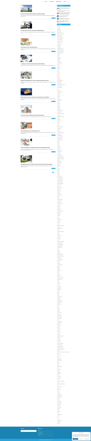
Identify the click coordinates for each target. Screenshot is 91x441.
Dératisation (58, 160)
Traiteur (58, 398)
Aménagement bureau (60, 48)
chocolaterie (58, 119)
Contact (39, 435)
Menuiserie (58, 263)
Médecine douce (59, 260)
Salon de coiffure (59, 360)
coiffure (58, 125)
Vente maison (59, 405)
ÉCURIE (58, 170)
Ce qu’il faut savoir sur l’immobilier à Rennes (29, 47)
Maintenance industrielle (60, 254)
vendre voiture (59, 404)
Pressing (58, 327)
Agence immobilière (59, 39)
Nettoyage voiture (59, 279)
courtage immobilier (59, 138)
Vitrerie (58, 418)
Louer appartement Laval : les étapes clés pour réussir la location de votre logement (36, 164)
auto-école (58, 67)
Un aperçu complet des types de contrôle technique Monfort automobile (64, 16)
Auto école (58, 65)
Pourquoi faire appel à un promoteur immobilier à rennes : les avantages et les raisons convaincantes (64, 21)
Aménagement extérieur (60, 51)
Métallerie (58, 267)
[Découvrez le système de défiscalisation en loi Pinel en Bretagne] (26, 8)
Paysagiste (58, 292)
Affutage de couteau (59, 32)
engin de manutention (60, 177)
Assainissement (59, 58)
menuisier (58, 266)
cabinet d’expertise (59, 87)
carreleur (58, 93)
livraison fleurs (59, 238)
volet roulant (58, 421)
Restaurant (58, 350)
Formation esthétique (59, 199)
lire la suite (53, 34)
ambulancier (58, 45)
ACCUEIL (39, 430)
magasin (58, 250)
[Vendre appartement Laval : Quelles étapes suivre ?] (26, 125)
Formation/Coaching (59, 203)
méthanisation (59, 270)
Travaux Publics (59, 401)
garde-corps (59, 208)
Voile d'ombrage (59, 420)
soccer (58, 375)
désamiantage (59, 161)
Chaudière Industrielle (60, 110)
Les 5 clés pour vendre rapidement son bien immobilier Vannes (32, 115)
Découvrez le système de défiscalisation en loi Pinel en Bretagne (33, 13)
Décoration (58, 148)
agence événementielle (60, 38)
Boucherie (58, 77)
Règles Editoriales (40, 433)
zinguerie (58, 423)
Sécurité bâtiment (59, 366)
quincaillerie (58, 331)
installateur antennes (59, 228)
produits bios (59, 328)
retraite (58, 353)
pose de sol (58, 324)
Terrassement (59, 389)
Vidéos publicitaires (59, 414)
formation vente (59, 202)
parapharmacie (59, 289)
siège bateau (59, 372)
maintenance (59, 253)
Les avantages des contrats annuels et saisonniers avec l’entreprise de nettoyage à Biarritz (64, 8)
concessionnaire (59, 128)
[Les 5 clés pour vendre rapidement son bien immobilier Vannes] (26, 109)
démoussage (59, 154)
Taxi (57, 385)
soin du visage (59, 376)
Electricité (58, 174)
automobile (58, 68)
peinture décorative (59, 296)
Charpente (58, 106)
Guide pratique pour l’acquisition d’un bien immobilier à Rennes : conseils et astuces (64, 18)
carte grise (58, 96)
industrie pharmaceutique (60, 225)
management (59, 257)
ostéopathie (58, 283)
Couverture (58, 142)
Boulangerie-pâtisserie (60, 80)
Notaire (58, 280)
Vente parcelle (59, 407)
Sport (58, 379)
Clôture (58, 122)
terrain (58, 388)
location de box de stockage (60, 241)
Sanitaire (58, 362)
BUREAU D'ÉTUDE (59, 81)
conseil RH (58, 129)
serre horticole (59, 369)
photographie (59, 302)
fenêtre (58, 196)
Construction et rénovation (60, 132)
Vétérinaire (58, 411)
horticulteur (58, 215)
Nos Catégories (40, 432)
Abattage (58, 26)
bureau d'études (59, 83)
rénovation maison (59, 344)
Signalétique (58, 373)
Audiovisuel (58, 61)
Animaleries (58, 54)
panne (58, 285)
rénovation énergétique (60, 343)
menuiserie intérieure (60, 264)
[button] (68, 1)
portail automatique (59, 321)
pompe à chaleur (59, 315)
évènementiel (59, 190)
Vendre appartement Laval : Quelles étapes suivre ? (30, 130)
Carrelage (58, 90)
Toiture (58, 391)
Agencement (59, 42)
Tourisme (58, 392)
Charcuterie (58, 103)
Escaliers (58, 189)
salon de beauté (59, 359)
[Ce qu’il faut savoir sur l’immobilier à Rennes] (26, 41)
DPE (57, 167)
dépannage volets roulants (60, 158)
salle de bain (58, 357)
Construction (58, 131)
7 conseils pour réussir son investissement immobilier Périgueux (33, 63)
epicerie (58, 186)
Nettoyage (58, 276)
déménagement (59, 151)
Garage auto (58, 206)
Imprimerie (58, 222)
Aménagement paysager (60, 52)
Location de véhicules (60, 244)
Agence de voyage (59, 35)
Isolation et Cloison (59, 235)
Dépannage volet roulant (60, 157)
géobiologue (59, 209)
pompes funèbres (59, 318)
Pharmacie (58, 298)
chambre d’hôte (59, 100)
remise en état (59, 340)
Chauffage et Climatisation (60, 116)
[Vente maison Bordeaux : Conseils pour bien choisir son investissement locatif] (26, 142)
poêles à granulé (59, 312)
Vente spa (58, 408)
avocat (58, 71)
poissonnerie (59, 314)
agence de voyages (59, 36)
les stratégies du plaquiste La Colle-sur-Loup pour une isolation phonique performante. (63, 11)
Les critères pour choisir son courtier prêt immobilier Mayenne (32, 30)
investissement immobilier (60, 231)
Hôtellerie (58, 218)
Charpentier (58, 109)
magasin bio (58, 251)
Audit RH (58, 64)
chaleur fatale (59, 99)
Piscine (58, 305)
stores (58, 382)
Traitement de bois (59, 395)
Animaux (58, 55)
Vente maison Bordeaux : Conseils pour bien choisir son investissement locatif (35, 147)
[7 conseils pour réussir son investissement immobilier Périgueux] (26, 58)
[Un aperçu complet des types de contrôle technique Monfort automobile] (58, 15)
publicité (58, 330)
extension (58, 192)
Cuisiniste (58, 145)
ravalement (58, 334)
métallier (58, 269)
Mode (58, 273)
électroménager (59, 176)
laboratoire (58, 237)
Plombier (58, 311)
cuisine (58, 144)
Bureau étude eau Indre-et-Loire (61, 84)
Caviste (58, 97)
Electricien (58, 173)
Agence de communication (60, 33)
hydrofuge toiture (59, 219)
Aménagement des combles (60, 49)
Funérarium (58, 205)
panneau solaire (59, 286)
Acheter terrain (59, 29)
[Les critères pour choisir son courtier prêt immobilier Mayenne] (26, 25)
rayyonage (58, 337)
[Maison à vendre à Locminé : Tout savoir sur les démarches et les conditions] (26, 91)
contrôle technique (59, 135)
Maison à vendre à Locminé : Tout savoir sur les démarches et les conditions (35, 97)
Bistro (58, 74)
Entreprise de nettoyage (60, 183)
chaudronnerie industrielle (60, 113)
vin (57, 417)
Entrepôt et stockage (59, 180)
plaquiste (58, 308)
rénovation (58, 341)
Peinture (58, 295)
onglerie (58, 282)
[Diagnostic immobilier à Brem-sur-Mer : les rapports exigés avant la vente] (26, 75)
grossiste (58, 212)
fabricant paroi (59, 193)
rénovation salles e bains (60, 346)
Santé (58, 363)
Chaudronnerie (59, 112)
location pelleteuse (59, 247)
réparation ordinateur (60, 347)
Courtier (58, 141)
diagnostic (58, 164)
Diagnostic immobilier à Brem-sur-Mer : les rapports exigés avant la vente (35, 80)
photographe (59, 299)
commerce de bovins (60, 126)
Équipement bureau (59, 187)
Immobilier (58, 221)
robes (58, 356)
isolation (58, 234)
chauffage (58, 115)
